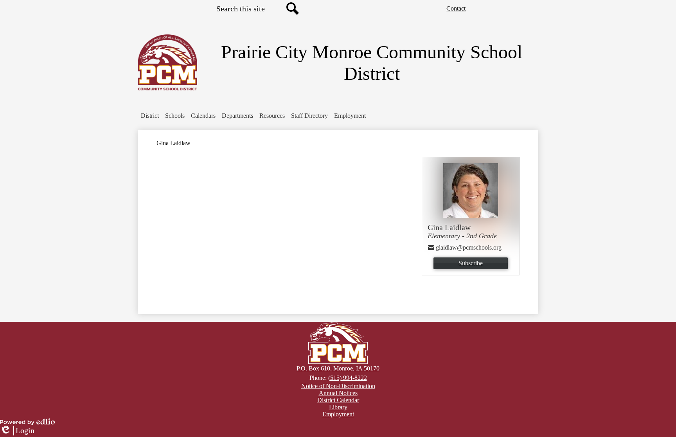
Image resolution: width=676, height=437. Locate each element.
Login (17, 430)
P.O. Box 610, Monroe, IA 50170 (338, 368)
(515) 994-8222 (347, 377)
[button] (150, 115)
